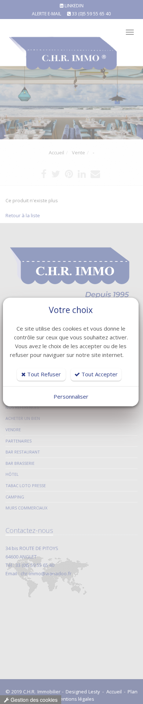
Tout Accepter (99, 374)
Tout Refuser (43, 374)
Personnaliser (71, 396)
